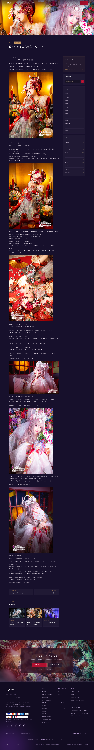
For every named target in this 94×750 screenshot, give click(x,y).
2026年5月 (67, 103)
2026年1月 (67, 117)
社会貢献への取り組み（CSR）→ (80, 733)
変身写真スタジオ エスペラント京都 (79, 710)
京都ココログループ (75, 716)
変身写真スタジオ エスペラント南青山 (79, 713)
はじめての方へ (19, 2)
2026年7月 (67, 97)
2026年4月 (67, 107)
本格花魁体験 (45, 697)
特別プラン (34, 2)
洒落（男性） (68, 172)
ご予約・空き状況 (39, 664)
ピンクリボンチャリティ (70, 149)
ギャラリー (42, 2)
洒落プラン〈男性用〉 (47, 716)
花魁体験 (27, 2)
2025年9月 (67, 127)
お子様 (66, 152)
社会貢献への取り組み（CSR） (78, 700)
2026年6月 (67, 100)
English (66, 162)
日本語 (62, 2)
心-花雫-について (75, 691)
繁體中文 (17, 744)
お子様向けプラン (46, 722)
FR (71, 2)
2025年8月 (67, 130)
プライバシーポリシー (40, 744)
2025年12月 (67, 120)
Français (23, 744)
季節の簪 (44, 703)
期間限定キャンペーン (47, 711)
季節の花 (67, 169)
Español (28, 744)
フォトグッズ (61, 703)
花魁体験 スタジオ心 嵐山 (76, 707)
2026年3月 (67, 110)
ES (74, 2)
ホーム (10, 38)
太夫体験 (67, 146)
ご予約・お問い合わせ (76, 697)
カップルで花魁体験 (46, 700)
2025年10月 (67, 123)
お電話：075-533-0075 (54, 664)
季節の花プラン (45, 714)
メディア (67, 159)
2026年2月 (67, 113)
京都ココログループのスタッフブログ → (74, 69)
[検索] (82, 81)
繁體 (69, 2)
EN (66, 2)
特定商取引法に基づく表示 (56, 744)
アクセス (73, 694)
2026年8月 (67, 93)
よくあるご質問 (61, 708)
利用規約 (48, 744)
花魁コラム (60, 697)
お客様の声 (49, 2)
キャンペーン (20, 38)
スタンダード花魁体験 (47, 694)
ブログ (54, 2)
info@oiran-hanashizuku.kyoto (24, 702)
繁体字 (66, 166)
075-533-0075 (11, 702)
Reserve (83, 2)
